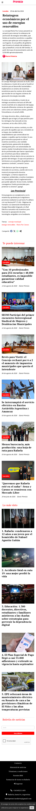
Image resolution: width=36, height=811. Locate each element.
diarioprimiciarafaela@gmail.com (18, 798)
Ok (32, 808)
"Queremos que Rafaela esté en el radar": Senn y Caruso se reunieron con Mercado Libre (16, 488)
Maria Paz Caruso (23, 225)
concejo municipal (14, 222)
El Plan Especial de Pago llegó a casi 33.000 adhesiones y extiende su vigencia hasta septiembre (18, 659)
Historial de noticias (18, 767)
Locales (5, 11)
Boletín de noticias (14, 719)
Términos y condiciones (18, 771)
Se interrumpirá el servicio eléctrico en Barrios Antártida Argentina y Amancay (18, 407)
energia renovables (8, 225)
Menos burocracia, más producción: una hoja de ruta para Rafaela (16, 447)
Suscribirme (18, 733)
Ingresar (19, 783)
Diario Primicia (11, 56)
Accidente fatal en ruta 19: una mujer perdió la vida (17, 573)
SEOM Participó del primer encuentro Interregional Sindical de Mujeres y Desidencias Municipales (18, 319)
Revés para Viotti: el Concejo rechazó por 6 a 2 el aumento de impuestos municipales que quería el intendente (17, 363)
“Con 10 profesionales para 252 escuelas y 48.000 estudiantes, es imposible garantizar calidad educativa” (17, 276)
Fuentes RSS (18, 775)
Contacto (18, 763)
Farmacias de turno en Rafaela (18, 779)
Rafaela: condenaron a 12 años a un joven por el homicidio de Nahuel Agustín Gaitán (17, 535)
